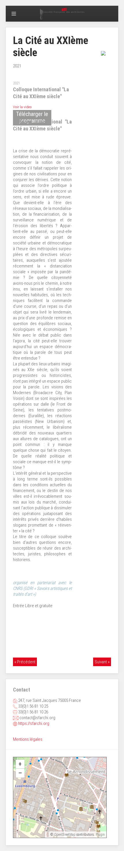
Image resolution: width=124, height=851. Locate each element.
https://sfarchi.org (33, 723)
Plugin (100, 835)
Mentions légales (27, 739)
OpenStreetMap (65, 835)
